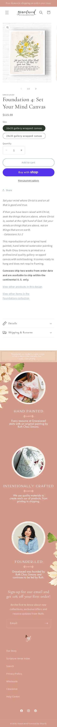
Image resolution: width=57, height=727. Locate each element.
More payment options (28, 180)
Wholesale (12, 681)
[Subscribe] (47, 623)
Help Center (13, 696)
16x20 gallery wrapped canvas (24, 128)
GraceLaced (23, 723)
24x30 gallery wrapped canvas (24, 135)
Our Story (11, 650)
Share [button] (9, 190)
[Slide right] (35, 88)
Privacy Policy (14, 673)
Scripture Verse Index (18, 658)
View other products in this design (22, 286)
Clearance (12, 688)
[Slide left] (21, 88)
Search (10, 666)
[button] (7, 12)
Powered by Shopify (37, 723)
